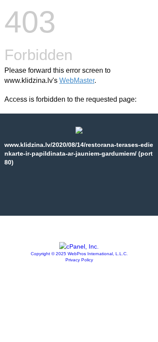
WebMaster (76, 80)
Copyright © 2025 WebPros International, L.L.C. (79, 253)
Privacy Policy (79, 259)
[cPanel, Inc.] (79, 246)
